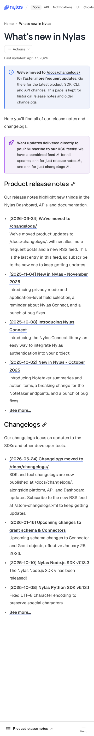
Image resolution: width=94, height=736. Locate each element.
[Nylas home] (13, 7)
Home (9, 23)
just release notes (61, 160)
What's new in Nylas (35, 23)
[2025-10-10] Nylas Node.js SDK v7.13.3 (49, 562)
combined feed (43, 154)
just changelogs (51, 166)
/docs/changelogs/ (63, 72)
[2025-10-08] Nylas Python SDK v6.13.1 (49, 587)
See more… (20, 410)
